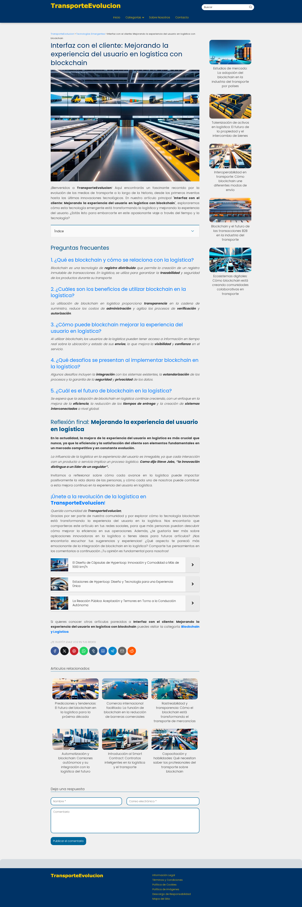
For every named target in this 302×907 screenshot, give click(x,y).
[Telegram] (112, 651)
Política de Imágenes (165, 889)
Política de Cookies (164, 884)
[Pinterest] (74, 651)
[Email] (122, 651)
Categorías (133, 17)
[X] (64, 651)
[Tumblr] (93, 651)
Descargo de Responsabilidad (171, 894)
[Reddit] (132, 651)
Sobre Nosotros (159, 17)
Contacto (182, 17)
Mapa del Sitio (161, 899)
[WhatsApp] (84, 651)
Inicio (116, 17)
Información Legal (163, 875)
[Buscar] (250, 7)
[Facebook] (55, 651)
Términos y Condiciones (167, 880)
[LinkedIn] (103, 651)
